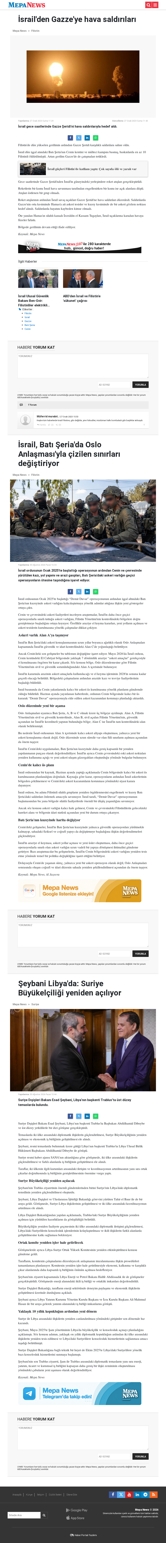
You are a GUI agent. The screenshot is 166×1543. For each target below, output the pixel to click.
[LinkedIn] (87, 137)
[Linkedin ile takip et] (137, 1494)
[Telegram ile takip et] (145, 1494)
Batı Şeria (30, 325)
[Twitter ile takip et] (121, 1494)
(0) (59, 425)
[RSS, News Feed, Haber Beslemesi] (153, 1494)
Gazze (28, 321)
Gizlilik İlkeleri (55, 1494)
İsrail (27, 317)
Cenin (28, 329)
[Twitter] (78, 137)
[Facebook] (70, 137)
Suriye (35, 1004)
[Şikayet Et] (144, 425)
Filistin (35, 30)
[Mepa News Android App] (77, 1510)
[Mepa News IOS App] (77, 1517)
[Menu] (155, 5)
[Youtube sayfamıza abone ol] (129, 1494)
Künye (29, 1494)
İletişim (40, 1494)
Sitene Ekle (71, 1494)
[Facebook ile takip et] (113, 1494)
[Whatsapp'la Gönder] (95, 137)
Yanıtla (43, 425)
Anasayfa (16, 1494)
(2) (52, 425)
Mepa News (20, 30)
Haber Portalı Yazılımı (86, 1535)
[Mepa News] (27, 4)
